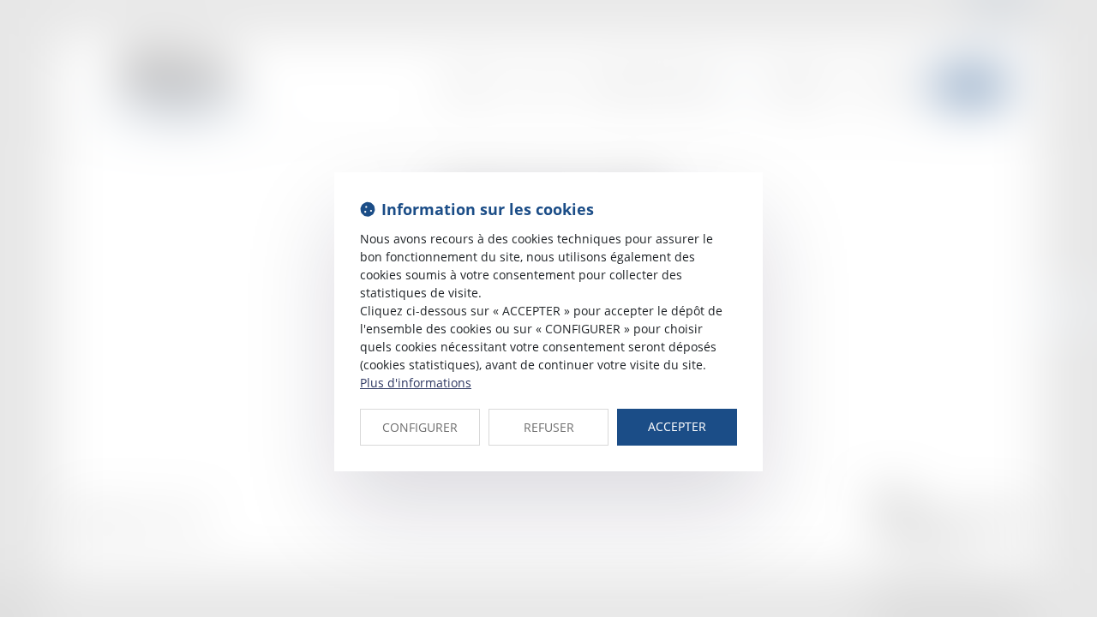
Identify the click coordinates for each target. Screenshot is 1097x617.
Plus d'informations (415, 382)
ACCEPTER (677, 426)
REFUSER (549, 427)
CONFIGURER (420, 427)
